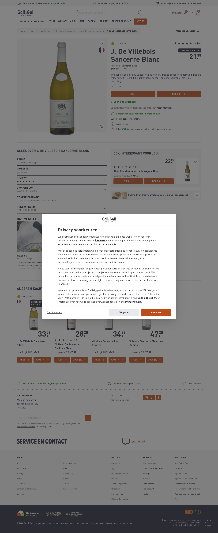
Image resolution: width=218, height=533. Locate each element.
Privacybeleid (133, 302)
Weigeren (124, 313)
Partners (100, 240)
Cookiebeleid (145, 298)
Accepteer (155, 313)
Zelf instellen (54, 312)
